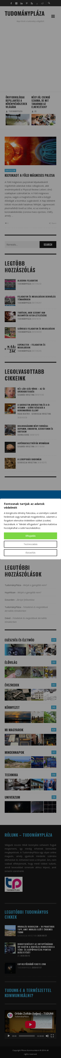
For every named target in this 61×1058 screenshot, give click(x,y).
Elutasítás (30, 552)
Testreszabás (31, 544)
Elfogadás (30, 535)
